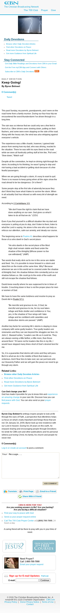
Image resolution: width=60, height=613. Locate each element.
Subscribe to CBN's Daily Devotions (19, 72)
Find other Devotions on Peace (18, 47)
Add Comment (50, 483)
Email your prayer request (31, 564)
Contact (30, 604)
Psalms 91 (27, 236)
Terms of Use (48, 602)
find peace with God (11, 400)
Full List (44, 576)
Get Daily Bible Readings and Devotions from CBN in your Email (30, 64)
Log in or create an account (14, 448)
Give (53, 10)
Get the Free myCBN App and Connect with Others (25, 67)
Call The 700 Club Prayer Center (19, 521)
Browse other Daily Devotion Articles (21, 44)
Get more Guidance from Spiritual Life (21, 53)
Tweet (9, 97)
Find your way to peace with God (19, 513)
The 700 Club (31, 10)
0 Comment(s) (9, 92)
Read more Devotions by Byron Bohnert (22, 50)
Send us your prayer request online (20, 517)
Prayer (44, 10)
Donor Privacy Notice (29, 602)
